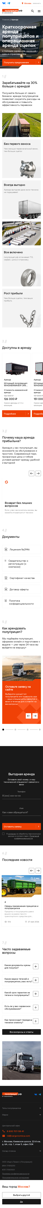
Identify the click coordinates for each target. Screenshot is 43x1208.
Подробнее (10, 413)
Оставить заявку (13, 826)
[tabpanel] (21, 690)
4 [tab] (40, 729)
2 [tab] (15, 729)
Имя (21, 808)
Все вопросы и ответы (21, 1032)
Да (21, 1201)
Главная (6, 19)
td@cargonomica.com (18, 1135)
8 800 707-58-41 (15, 1131)
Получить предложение (16, 62)
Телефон (22, 791)
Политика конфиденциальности (15, 1174)
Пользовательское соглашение (15, 1177)
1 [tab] (3, 729)
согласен (12, 834)
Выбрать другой (21, 1195)
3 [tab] (27, 729)
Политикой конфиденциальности (26, 837)
